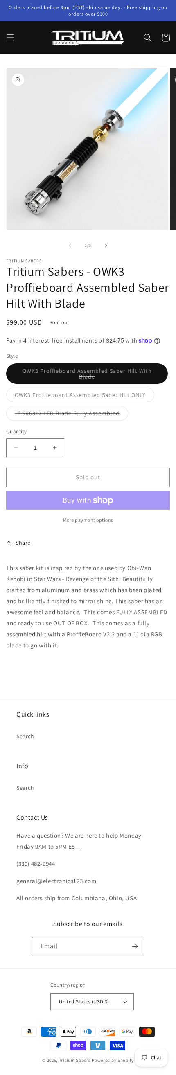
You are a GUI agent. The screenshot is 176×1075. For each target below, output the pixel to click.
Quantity (16, 431)
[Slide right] (106, 246)
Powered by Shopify (113, 1060)
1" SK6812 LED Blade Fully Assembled (71, 415)
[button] (10, 38)
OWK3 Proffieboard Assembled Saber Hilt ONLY (84, 396)
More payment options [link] (88, 520)
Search (25, 736)
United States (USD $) (84, 1001)
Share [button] (23, 542)
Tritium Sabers (75, 1060)
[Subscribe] (135, 946)
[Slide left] (70, 246)
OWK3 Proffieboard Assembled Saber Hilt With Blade (87, 375)
